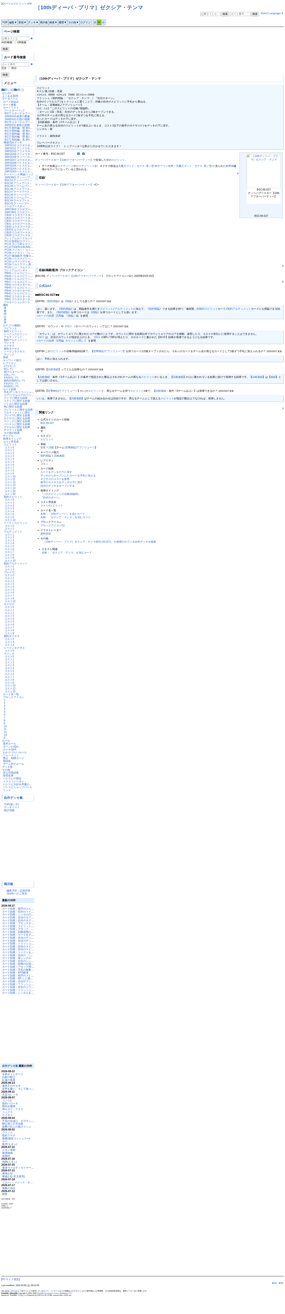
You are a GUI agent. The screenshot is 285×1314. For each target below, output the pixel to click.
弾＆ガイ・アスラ (12, 1109)
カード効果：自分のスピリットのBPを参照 (27, 946)
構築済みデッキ (13, 142)
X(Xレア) (9, 374)
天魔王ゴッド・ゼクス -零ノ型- (136, 166)
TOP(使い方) (11, 804)
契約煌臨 (53, 301)
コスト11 (10, 479)
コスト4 (9, 459)
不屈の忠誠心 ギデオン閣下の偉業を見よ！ (28, 1121)
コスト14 (10, 488)
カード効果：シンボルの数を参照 (22, 914)
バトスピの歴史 (12, 778)
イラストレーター (13, 781)
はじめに (7, 93)
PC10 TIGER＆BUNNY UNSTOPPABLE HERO (33, 247)
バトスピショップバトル (17, 787)
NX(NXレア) (11, 386)
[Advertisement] (17, 848)
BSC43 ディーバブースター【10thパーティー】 (33, 203)
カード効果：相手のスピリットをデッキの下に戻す (32, 908)
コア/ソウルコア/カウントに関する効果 (27, 395)
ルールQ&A (9, 749)
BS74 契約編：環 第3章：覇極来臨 (25, 130)
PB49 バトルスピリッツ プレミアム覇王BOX (31, 276)
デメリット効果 (13, 430)
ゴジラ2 (7, 1100)
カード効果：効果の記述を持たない (23, 963)
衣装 (43, 447)
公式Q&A (45, 285)
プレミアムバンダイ (16, 270)
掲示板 (44, 22)
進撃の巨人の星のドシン (16, 1126)
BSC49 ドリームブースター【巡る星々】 (29, 186)
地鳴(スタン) (9, 1161)
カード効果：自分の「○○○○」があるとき (26, 955)
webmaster (15, 1291)
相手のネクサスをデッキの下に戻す (61, 482)
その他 (6, 769)
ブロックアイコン (13, 697)
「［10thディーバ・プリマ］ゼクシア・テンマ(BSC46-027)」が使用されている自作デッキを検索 (98, 541)
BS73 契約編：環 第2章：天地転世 (25, 133)
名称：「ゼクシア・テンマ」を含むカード (65, 517)
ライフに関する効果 (16, 398)
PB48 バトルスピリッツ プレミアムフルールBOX (34, 278)
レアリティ (9, 363)
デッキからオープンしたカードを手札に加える (68, 475)
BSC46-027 (47, 423)
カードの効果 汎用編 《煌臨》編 (58, 315)
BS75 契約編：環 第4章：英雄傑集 (25, 127)
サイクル (8, 435)
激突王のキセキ (11, 1085)
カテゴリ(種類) (11, 325)
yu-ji (25, 1295)
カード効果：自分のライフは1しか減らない (28, 911)
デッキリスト (12, 807)
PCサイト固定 (10, 1279)
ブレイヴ (9, 342)
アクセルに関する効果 (17, 427)
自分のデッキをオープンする (57, 485)
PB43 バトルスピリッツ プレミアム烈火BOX (31, 293)
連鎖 (273, 377)
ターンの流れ (11, 746)
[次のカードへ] (83, 153)
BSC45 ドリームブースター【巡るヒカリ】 (30, 197)
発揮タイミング (12, 438)
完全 (4, 68)
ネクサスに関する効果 (17, 418)
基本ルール (9, 743)
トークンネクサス (14, 351)
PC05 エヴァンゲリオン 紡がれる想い (27, 261)
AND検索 (6, 42)
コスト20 (10, 491)
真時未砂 (45, 533)
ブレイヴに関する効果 (17, 415)
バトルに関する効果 (16, 403)
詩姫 (51, 447)
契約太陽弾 (8, 1106)
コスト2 (9, 453)
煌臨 (69, 301)
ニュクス (7, 1112)
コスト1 (9, 450)
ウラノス (7, 1132)
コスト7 (9, 467)
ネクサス (9, 345)
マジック (9, 354)
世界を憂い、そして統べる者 (19, 1088)
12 (5, 732)
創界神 (230, 166)
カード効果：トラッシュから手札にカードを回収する (33, 990)
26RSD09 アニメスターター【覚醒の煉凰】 (30, 154)
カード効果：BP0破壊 (15, 972)
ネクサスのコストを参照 (54, 479)
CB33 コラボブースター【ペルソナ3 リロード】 (33, 218)
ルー (4, 1141)
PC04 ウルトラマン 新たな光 (22, 264)
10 (5, 726)
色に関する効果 (13, 406)
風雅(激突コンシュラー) (16, 1138)
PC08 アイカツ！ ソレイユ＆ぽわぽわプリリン (32, 252)
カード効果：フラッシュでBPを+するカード (28, 984)
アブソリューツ (114, 351)
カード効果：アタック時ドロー (20, 966)
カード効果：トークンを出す (19, 952)
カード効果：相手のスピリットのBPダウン (27, 975)
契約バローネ (10, 1103)
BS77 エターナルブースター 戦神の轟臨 (28, 113)
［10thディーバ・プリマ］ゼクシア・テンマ (89, 7)
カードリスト (11, 107)
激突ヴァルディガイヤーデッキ (20, 1167)
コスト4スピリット (51, 505)
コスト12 (10, 482)
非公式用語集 (11, 772)
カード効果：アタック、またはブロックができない (32, 929)
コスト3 (9, 456)
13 (5, 735)
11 (5, 729)
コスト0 (9, 447)
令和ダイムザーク (12, 1074)
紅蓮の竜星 (8, 1080)
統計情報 (9, 810)
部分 (14, 68)
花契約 (6, 1156)
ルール (6, 740)
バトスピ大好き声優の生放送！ (21, 784)
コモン (44, 463)
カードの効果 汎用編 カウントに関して (62, 340)
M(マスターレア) (13, 371)
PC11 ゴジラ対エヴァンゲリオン (24, 244)
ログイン (85, 22)
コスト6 (9, 464)
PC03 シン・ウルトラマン (20, 267)
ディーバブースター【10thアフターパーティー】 (64, 159)
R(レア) (8, 369)
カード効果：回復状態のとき (19, 932)
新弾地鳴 (7, 1153)
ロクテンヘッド (85, 166)
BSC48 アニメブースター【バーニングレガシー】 (34, 189)
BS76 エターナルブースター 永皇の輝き (28, 122)
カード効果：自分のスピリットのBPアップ (27, 949)
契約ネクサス (12, 348)
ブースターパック (14, 110)
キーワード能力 (12, 360)
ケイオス (7, 1115)
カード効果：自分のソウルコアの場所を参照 (28, 987)
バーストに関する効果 (17, 424)
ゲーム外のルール (13, 763)
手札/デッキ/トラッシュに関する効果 (25, 392)
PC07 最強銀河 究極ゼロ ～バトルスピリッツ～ (33, 255)
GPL (70, 1293)
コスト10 (10, 476)
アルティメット (13, 337)
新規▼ (22, 22)
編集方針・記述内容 (18, 890)
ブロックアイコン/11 (52, 525)
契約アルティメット (16, 340)
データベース (10, 98)
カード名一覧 (11, 694)
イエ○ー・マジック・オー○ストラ (22, 1182)
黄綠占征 (7, 1173)
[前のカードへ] (78, 153)
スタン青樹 (8, 1150)
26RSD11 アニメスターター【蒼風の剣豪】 (30, 148)
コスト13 (10, 485)
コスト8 (9, 470)
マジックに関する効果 (17, 421)
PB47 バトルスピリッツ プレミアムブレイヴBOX (34, 281)
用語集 (7, 761)
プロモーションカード (17, 302)
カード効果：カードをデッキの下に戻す (26, 934)
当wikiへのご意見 (17, 893)
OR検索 (21, 42)
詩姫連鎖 (53, 369)
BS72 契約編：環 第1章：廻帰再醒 (25, 136)
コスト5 (9, 462)
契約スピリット (13, 331)
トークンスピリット (16, 334)
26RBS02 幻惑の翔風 (17, 119)
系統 (5, 357)
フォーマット (11, 755)
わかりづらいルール (15, 752)
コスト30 (10, 493)
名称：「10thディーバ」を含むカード (62, 513)
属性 (5, 305)
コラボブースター (14, 206)
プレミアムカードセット (18, 238)
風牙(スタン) (9, 1144)
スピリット (10, 328)
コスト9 (9, 473)
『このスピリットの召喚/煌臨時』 (60, 494)
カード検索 (9, 104)
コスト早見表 (11, 441)
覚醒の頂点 (8, 1188)
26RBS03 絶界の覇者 (17, 116)
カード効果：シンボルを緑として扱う (24, 992)
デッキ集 (7, 766)
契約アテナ (8, 1135)
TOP (5, 22)
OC (68, 326)
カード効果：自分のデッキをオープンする (27, 940)
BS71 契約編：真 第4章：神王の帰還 (26, 139)
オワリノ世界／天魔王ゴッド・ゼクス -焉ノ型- (185, 166)
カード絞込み (11, 101)
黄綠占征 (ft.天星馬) (13, 1176)
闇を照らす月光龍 (12, 1123)
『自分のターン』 (51, 497)
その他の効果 (12, 433)
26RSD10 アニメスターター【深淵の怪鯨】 (30, 151)
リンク (7, 790)
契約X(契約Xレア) (14, 380)
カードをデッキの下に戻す (56, 472)
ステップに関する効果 (17, 400)
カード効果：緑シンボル (16, 958)
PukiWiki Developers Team (48, 1293)
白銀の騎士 (8, 1077)
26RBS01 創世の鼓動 (17, 125)
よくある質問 (10, 96)
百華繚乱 (98, 351)
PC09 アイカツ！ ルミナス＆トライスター (30, 249)
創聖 (4, 1194)
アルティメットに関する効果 (21, 412)
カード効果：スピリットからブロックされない (30, 926)
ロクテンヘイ (65, 166)
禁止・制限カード (13, 758)
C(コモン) (9, 366)
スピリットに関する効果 (18, 409)
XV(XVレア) (11, 383)
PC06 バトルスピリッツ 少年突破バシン (28, 258)
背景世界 (8, 775)
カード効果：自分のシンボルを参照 (23, 961)
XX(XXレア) (11, 377)
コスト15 (10, 691)
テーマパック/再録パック (18, 174)
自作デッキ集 (13, 797)
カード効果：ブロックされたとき (22, 923)
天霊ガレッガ (10, 1094)
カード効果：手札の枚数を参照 (20, 969)
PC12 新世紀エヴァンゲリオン (23, 241)
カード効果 (9, 389)
